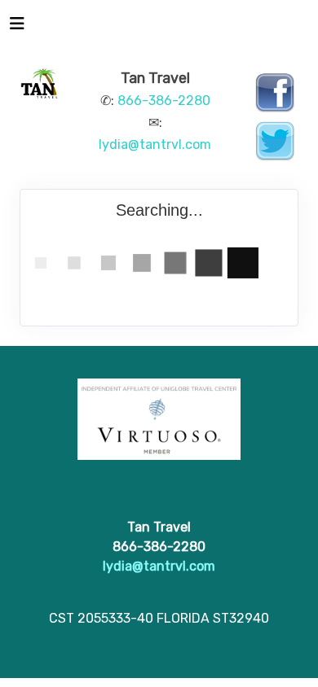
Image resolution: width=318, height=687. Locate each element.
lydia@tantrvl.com (155, 144)
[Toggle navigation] (17, 28)
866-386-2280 (163, 100)
